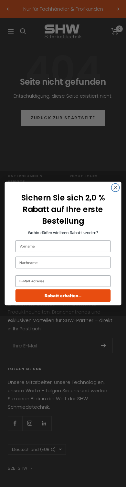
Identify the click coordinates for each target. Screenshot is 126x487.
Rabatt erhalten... (63, 295)
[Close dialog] (115, 188)
